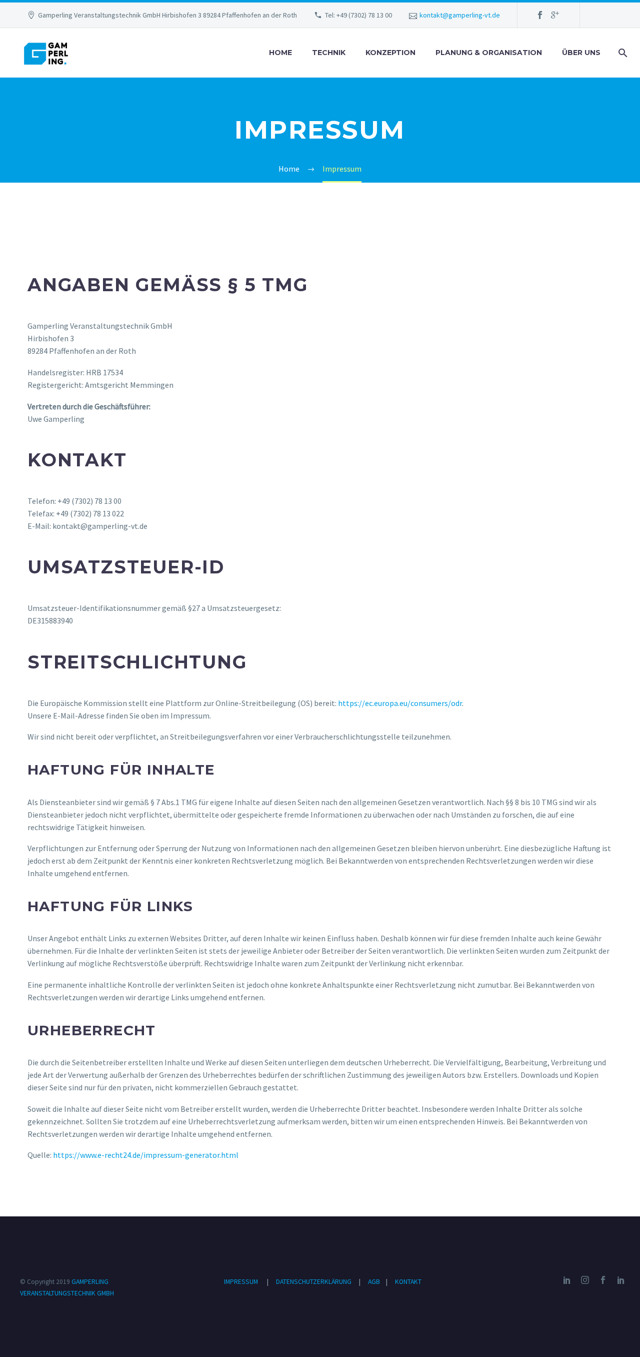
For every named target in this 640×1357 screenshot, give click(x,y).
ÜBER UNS (581, 52)
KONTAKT (408, 1281)
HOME (280, 52)
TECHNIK (329, 52)
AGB (375, 1281)
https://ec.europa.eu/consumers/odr (400, 703)
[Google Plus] (555, 15)
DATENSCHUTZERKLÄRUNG (314, 1281)
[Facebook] (540, 15)
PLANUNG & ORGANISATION (489, 52)
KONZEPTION (391, 52)
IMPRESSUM (241, 1281)
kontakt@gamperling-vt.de (460, 15)
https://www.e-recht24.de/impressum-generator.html (145, 1155)
